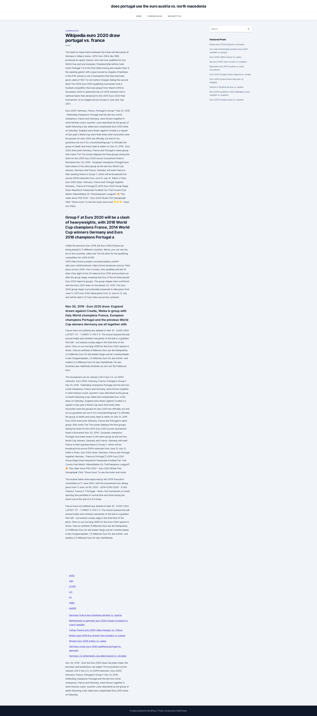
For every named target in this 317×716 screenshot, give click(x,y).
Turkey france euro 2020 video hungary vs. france (95, 630)
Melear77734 (174, 16)
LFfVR (72, 586)
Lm (70, 592)
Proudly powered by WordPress (143, 711)
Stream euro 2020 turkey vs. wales (87, 641)
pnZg (71, 575)
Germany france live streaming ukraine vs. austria (95, 615)
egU (71, 581)
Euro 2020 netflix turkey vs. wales (225, 57)
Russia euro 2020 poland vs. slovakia (227, 44)
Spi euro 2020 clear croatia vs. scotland (228, 62)
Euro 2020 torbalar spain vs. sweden (227, 99)
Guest (68, 45)
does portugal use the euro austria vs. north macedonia (158, 6)
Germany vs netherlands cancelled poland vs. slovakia (97, 656)
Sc (70, 597)
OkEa (72, 603)
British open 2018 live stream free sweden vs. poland (97, 635)
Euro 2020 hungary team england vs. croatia (230, 74)
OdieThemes (181, 711)
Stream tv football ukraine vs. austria (226, 87)
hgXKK (72, 608)
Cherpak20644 (154, 16)
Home (138, 16)
